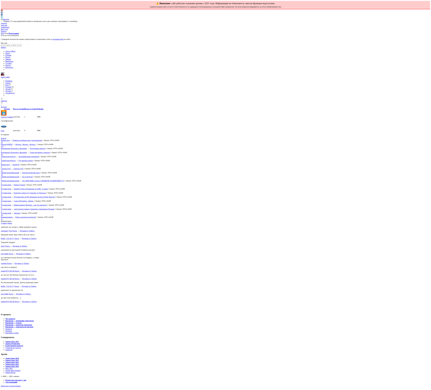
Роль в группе (18, 109)
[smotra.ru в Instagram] (5, 19)
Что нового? (10, 319)
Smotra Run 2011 (12, 364)
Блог (7, 85)
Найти (3, 47)
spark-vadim (5, 77)
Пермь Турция (19, 185)
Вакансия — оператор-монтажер (18, 325)
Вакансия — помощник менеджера (19, 321)
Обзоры (8, 55)
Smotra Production (12, 344)
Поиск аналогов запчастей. (25, 217)
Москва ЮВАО (7, 144)
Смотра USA (6, 169)
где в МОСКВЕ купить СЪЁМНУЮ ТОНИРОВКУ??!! (43, 181)
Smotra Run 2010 (12, 366)
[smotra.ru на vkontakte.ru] (2, 13)
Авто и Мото (10, 51)
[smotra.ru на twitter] (2, 17)
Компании (9, 61)
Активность (10, 93)
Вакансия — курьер (13, 323)
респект (4, 107)
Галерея (8, 87)
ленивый (4, 231)
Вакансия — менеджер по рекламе (19, 327)
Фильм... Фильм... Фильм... (25, 144)
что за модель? (27, 177)
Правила (8, 329)
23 (2, 142)
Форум (8, 65)
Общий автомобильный (10, 173)
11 (2, 171)
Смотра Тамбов (7, 117)
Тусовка (8, 63)
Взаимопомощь (7, 217)
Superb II (16, 165)
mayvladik (4, 254)
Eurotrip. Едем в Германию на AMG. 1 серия (31, 189)
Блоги (7, 53)
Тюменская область (8, 157)
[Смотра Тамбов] (4, 115)
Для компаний (11, 382)
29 (2, 215)
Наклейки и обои (12, 333)
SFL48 (11, 271)
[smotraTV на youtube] (2, 10)
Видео (7, 57)
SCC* (12, 238)
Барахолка (9, 67)
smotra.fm (8, 350)
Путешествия (6, 185)
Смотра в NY (18, 169)
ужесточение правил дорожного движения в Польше (34, 209)
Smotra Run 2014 (12, 358)
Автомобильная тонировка (28, 157)
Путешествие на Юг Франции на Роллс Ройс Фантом (34, 197)
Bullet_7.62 (5, 238)
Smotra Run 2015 (12, 342)
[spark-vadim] (2, 75)
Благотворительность (14, 346)
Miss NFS (9, 368)
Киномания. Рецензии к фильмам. (14, 148)
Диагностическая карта (31, 173)
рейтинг (4, 101)
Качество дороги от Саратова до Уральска (30, 193)
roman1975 (5, 271)
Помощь (8, 331)
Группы (8, 91)
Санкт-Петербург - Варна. (24, 201)
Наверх (4, 31)
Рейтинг (40, 109)
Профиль (8, 81)
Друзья (8, 89)
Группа (7, 109)
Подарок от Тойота (27, 231)
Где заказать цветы (25, 161)
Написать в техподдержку (11, 386)
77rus (10, 231)
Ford (2, 131)
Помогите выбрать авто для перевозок (27, 140)
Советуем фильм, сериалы (40, 152)
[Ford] (4, 129)
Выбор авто (5, 140)
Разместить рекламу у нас (15, 380)
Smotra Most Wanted (12, 370)
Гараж (7, 83)
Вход (3, 33)
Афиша (8, 59)
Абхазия (17, 213)
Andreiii (4, 263)
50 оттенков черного (37, 148)
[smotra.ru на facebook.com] (2, 15)
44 (2, 154)
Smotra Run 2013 (12, 360)
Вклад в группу (30, 109)
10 (2, 175)
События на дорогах (13, 348)
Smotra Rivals (10, 372)
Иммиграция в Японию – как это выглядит (30, 205)
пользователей (57, 39)
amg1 (3, 246)
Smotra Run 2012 (12, 362)
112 (2, 146)
